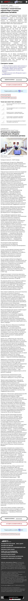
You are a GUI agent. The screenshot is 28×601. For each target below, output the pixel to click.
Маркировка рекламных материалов (12, 556)
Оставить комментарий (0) (14, 84)
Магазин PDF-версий (7, 545)
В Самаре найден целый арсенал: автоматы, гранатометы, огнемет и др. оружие (13, 70)
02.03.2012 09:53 (4, 5)
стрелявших (4, 18)
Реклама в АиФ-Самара (8, 549)
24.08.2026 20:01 (4, 128)
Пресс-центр (19, 543)
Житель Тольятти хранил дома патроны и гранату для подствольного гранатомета (14, 66)
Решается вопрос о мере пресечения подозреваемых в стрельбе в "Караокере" (15, 113)
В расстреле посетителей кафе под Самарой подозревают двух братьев (16, 121)
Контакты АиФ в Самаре (8, 554)
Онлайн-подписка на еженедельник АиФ (13, 547)
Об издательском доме (8, 543)
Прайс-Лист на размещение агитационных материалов (9, 552)
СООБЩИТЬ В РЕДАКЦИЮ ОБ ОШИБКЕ (11, 558)
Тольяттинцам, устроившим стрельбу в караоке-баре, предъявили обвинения (15, 117)
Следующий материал (13, 597)
